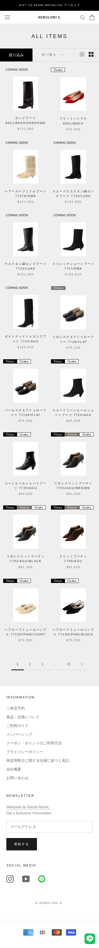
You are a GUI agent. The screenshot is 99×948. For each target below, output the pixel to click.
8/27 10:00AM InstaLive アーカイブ (49, 5)
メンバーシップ (19, 734)
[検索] (82, 17)
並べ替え (50, 54)
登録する (21, 844)
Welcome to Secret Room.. (28, 807)
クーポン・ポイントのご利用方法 (34, 743)
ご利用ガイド (17, 725)
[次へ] (82, 664)
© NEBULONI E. (49, 902)
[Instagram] (10, 879)
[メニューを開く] (7, 17)
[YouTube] (26, 879)
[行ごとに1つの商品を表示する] (82, 54)
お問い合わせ (17, 778)
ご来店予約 (15, 708)
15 (68, 664)
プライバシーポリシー (24, 751)
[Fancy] (41, 879)
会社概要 (13, 769)
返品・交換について (23, 717)
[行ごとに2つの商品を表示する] (91, 54)
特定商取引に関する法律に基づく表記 (37, 760)
